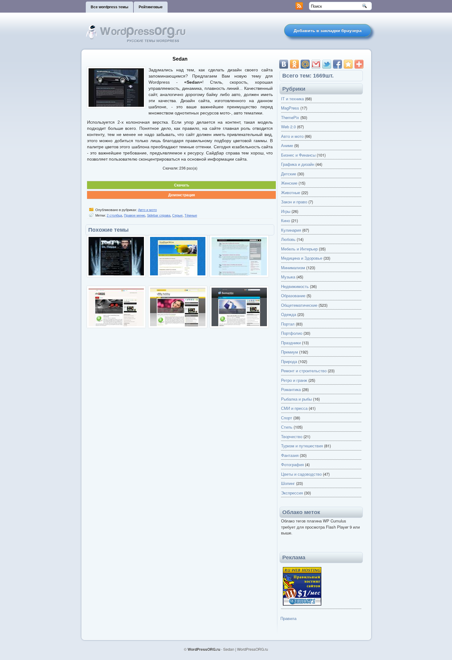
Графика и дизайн (297, 164)
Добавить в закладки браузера (328, 30)
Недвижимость (295, 286)
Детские (288, 174)
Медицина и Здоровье (301, 258)
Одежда (288, 314)
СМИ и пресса (294, 408)
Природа (289, 361)
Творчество (291, 436)
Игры (285, 211)
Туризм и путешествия (302, 446)
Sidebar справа (158, 215)
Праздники (291, 343)
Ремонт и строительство (304, 371)
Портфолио (291, 333)
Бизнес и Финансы (298, 155)
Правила (288, 618)
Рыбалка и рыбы (296, 399)
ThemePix (290, 117)
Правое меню (134, 215)
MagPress (290, 108)
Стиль (286, 427)
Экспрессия (292, 493)
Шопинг (288, 483)
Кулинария (291, 230)
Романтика (291, 389)
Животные (290, 192)
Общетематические (299, 305)
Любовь (288, 239)
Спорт (286, 418)
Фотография (292, 464)
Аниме (287, 145)
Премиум (289, 352)
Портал (288, 324)
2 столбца (114, 215)
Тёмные (190, 215)
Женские (289, 183)
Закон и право (294, 202)
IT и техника (292, 99)
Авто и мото (147, 210)
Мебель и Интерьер (299, 249)
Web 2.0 (288, 127)
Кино (285, 220)
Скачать (181, 185)
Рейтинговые (151, 7)
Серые (177, 215)
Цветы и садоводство (301, 474)
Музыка (288, 277)
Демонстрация (181, 195)
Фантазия (290, 455)
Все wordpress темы (109, 7)
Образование (293, 295)
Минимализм (293, 267)
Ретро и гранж (294, 380)
